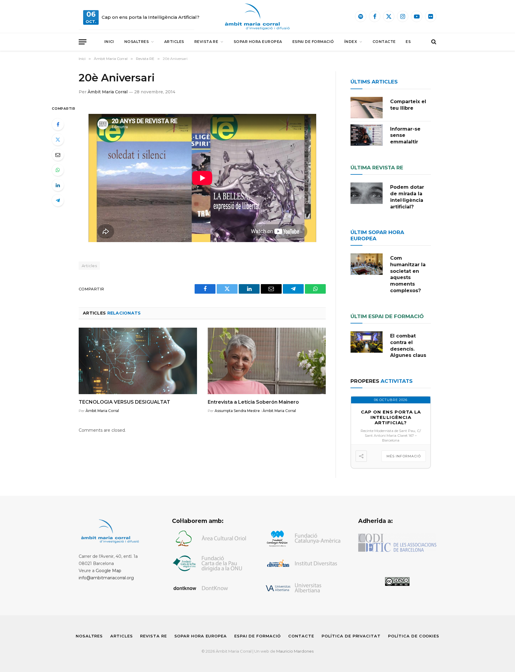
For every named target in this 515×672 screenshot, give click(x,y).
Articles (174, 41)
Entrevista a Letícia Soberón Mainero (253, 402)
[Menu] (82, 42)
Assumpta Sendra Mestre (237, 410)
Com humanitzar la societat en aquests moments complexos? (408, 274)
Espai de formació (313, 41)
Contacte (384, 41)
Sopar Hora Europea (258, 41)
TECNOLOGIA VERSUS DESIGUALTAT (124, 402)
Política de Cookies (413, 636)
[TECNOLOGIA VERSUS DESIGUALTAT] (138, 361)
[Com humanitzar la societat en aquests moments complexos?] (366, 264)
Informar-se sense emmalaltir (405, 135)
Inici (109, 41)
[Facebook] (58, 124)
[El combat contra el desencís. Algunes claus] (366, 342)
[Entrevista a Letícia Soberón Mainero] (267, 361)
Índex (350, 41)
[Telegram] (58, 200)
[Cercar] (433, 42)
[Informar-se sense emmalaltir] (366, 135)
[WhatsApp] (58, 170)
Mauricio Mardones (295, 651)
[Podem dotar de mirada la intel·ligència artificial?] (366, 193)
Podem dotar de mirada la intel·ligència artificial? (407, 196)
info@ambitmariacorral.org (106, 577)
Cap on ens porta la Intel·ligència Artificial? (150, 17)
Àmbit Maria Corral (108, 92)
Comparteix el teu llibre (408, 105)
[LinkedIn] (58, 185)
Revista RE (206, 41)
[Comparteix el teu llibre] (366, 107)
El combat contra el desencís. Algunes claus (408, 345)
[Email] (58, 155)
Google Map (108, 570)
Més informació (404, 456)
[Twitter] (58, 139)
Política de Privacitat (351, 636)
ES (408, 41)
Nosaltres (136, 41)
